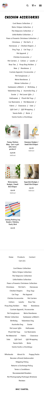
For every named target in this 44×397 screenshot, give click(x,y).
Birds (28, 113)
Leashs (32, 61)
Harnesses (13, 46)
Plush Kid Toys (27, 98)
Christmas (16, 42)
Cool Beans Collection (21, 23)
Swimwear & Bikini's (16, 87)
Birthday (31, 87)
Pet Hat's (27, 42)
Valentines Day (14, 90)
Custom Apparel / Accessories (21, 72)
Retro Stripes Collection (21, 27)
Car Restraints (14, 102)
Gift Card (13, 109)
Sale (31, 105)
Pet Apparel (21, 53)
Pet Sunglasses (21, 76)
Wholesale (9, 354)
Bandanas (25, 68)
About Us (21, 354)
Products (21, 257)
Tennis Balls (17, 113)
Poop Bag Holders (26, 64)
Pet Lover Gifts (26, 94)
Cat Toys (27, 49)
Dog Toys (16, 49)
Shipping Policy (22, 362)
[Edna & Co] (5, 5)
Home (11, 257)
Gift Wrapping (27, 109)
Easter (13, 94)
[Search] (27, 5)
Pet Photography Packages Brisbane (22, 377)
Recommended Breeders (22, 373)
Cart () (22, 261)
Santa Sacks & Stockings (22, 117)
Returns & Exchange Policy (22, 365)
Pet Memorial (29, 102)
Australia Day (29, 90)
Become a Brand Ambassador (22, 358)
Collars (23, 61)
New (15, 68)
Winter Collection (21, 83)
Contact (32, 257)
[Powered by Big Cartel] (22, 389)
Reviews (22, 380)
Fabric (12, 105)
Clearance (22, 105)
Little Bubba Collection (21, 34)
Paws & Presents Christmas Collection (21, 38)
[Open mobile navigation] (40, 5)
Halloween (13, 98)
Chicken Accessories (21, 57)
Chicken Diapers (27, 46)
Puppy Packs (34, 354)
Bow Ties (12, 64)
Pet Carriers (12, 61)
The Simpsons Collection (21, 31)
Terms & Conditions (22, 369)
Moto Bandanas (21, 79)
